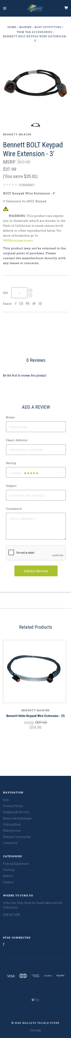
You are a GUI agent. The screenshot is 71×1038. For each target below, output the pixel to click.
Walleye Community (17, 837)
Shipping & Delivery (16, 812)
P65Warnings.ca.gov (18, 240)
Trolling (8, 870)
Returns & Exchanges (17, 818)
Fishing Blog (11, 824)
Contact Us (10, 843)
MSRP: (10, 162)
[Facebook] (4, 945)
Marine (8, 876)
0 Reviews (26, 184)
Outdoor (8, 882)
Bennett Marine (17, 134)
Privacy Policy (13, 806)
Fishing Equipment (16, 863)
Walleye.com (12, 830)
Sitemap (35, 1030)
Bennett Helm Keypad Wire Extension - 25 (35, 716)
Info (6, 800)
